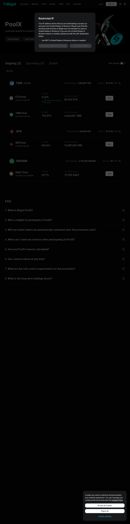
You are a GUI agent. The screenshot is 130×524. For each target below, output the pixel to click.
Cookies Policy (117, 500)
